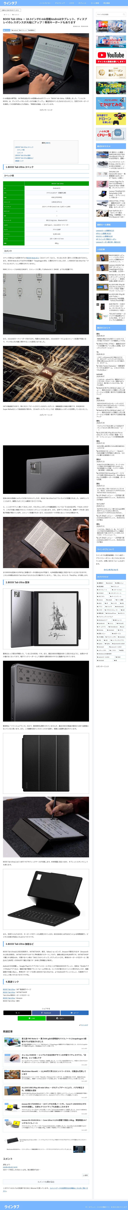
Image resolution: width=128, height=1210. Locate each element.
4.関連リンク (19, 161)
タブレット (24, 30)
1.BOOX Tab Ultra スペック (24, 147)
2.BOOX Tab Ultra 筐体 (22, 155)
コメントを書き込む (46, 1182)
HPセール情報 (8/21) (103, 233)
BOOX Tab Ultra (9, 989)
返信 (86, 1175)
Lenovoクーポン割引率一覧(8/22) (108, 242)
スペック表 (20, 150)
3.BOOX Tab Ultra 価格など (24, 158)
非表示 (48, 143)
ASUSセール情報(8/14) (104, 236)
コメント (20, 152)
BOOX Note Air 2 (33, 258)
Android (7, 30)
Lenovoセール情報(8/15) (105, 230)
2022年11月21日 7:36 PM (10, 1167)
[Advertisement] (46, 125)
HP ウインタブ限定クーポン (106, 239)
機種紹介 (32, 30)
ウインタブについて (111, 569)
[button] (60, 1018)
